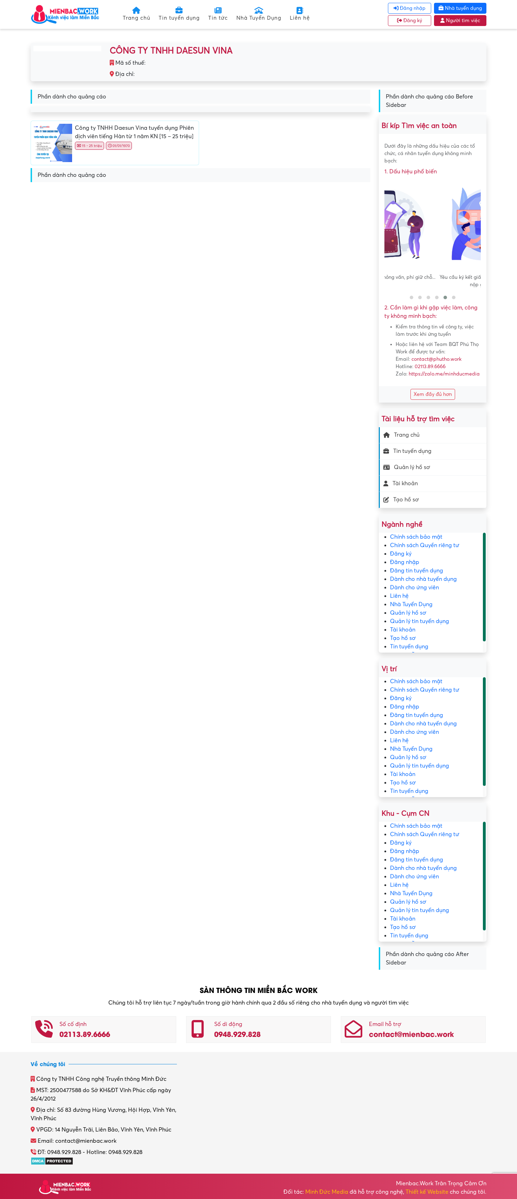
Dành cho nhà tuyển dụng (423, 579)
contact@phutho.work (436, 359)
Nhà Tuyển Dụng (258, 18)
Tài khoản (405, 483)
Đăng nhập (412, 8)
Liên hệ (300, 18)
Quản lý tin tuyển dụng (419, 621)
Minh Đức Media (326, 1192)
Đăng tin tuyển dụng (416, 571)
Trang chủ (136, 18)
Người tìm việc (462, 20)
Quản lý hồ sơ (412, 467)
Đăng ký (412, 20)
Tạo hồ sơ (406, 499)
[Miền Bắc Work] (65, 14)
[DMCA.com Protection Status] (52, 1161)
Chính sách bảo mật (416, 537)
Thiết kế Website (427, 1192)
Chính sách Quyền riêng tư (424, 545)
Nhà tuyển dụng (462, 8)
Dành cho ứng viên (414, 587)
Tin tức (218, 18)
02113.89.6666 (430, 366)
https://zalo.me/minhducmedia (444, 374)
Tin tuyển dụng (179, 18)
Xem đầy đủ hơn (433, 394)
